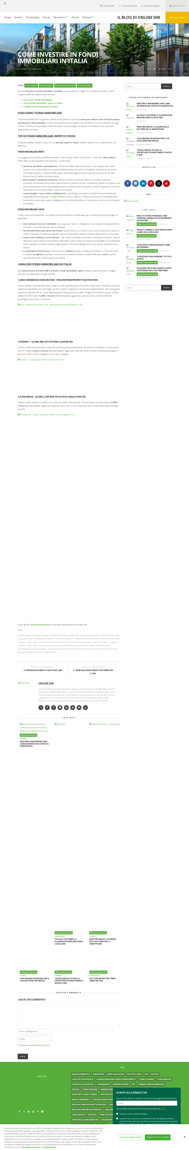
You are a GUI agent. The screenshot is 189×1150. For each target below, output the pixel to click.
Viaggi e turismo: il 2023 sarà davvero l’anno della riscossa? (154, 230)
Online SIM (22, 69)
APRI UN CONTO (177, 17)
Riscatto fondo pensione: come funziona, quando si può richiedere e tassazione (154, 218)
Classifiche (59, 936)
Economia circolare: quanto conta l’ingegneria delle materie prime (154, 269)
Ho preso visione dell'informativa (133, 1114)
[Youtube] (166, 183)
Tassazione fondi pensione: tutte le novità (154, 257)
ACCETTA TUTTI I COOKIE (157, 1137)
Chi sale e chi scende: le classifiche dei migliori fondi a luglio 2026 (69, 941)
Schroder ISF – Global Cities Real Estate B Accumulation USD (53, 396)
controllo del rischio (83, 1084)
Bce (146, 1074)
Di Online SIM (142, 109)
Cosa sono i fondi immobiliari (37, 100)
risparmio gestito (84, 85)
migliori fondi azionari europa (108, 1099)
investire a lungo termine (65, 85)
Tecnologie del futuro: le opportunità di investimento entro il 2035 (69, 980)
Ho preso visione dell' (34, 1045)
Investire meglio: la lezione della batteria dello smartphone (102, 941)
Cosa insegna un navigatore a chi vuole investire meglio (34, 979)
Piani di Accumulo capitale (112, 1114)
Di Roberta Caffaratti (144, 133)
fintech (75, 1089)
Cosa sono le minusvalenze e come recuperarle (153, 245)
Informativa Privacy (31, 1147)
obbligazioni (78, 1114)
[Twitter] (158, 183)
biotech (155, 1074)
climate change (146, 1079)
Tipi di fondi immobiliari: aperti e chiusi (42, 103)
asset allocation (115, 1074)
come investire (31, 85)
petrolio (92, 1114)
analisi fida (98, 1074)
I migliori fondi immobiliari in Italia (40, 106)
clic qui (163, 1108)
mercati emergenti (81, 1099)
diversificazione (46, 85)
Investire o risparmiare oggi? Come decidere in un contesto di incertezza (34, 743)
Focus (20, 49)
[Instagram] (135, 183)
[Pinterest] (150, 183)
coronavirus (103, 1084)
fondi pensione (90, 1089)
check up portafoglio (82, 1079)
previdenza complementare (85, 1120)
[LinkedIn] (143, 183)
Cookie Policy (50, 1147)
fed (133, 1084)
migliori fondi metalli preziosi (87, 1109)
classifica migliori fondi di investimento (116, 1079)
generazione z (107, 1089)
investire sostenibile (110, 1094)
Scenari (23, 738)
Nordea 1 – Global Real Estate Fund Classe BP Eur (46, 341)
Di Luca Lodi (141, 121)
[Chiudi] (185, 1137)
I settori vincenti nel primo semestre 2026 (102, 979)
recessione (107, 1120)
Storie (92, 936)
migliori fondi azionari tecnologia (89, 1104)
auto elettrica (134, 1074)
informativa (44, 1045)
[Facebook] (127, 183)
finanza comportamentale (151, 1084)
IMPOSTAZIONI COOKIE (130, 1137)
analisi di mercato (81, 1074)
